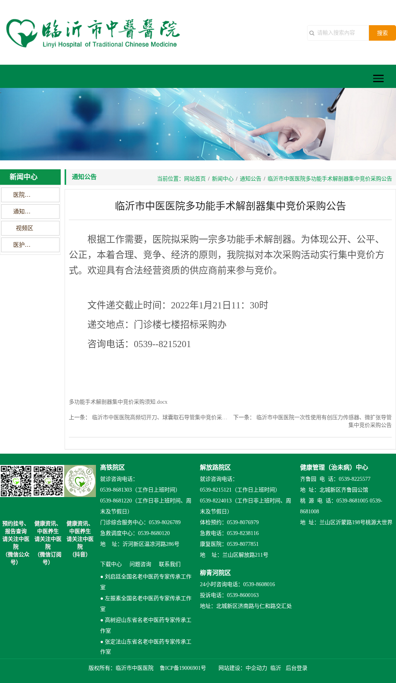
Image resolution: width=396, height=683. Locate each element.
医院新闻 (24, 195)
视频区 (24, 228)
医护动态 (24, 245)
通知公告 (24, 211)
